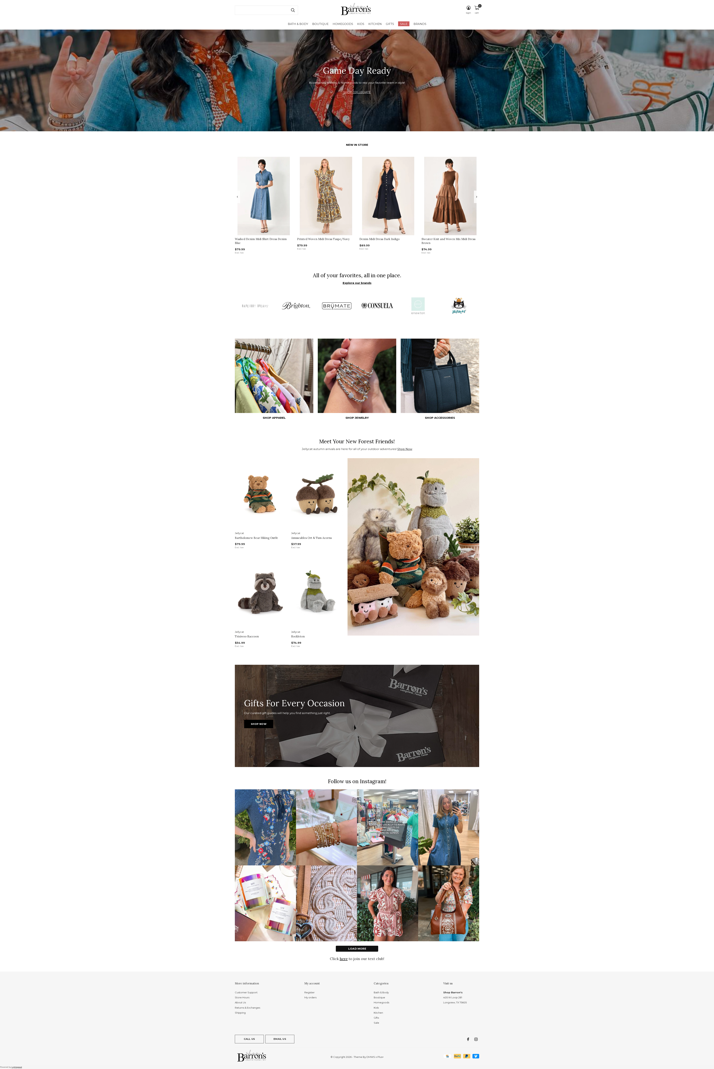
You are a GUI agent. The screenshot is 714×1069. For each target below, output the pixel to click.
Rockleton (298, 636)
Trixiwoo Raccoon (247, 636)
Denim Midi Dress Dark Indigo (379, 239)
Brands (420, 24)
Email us (280, 1038)
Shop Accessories (440, 417)
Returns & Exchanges (247, 1007)
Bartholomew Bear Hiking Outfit (256, 538)
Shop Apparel (274, 417)
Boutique (320, 24)
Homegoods (343, 24)
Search (293, 10)
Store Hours (242, 997)
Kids (360, 24)
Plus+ (380, 1056)
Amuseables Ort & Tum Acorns (311, 538)
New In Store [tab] (357, 145)
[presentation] (237, 196)
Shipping (240, 1012)
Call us (249, 1038)
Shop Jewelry (357, 417)
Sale (403, 24)
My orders (310, 997)
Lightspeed (17, 1067)
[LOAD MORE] (357, 949)
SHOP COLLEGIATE (357, 92)
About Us (240, 1002)
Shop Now (404, 449)
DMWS (370, 1056)
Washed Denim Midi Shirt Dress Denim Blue (261, 241)
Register (309, 992)
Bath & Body (298, 24)
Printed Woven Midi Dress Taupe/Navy (323, 239)
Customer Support (246, 992)
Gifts (390, 24)
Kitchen (375, 24)
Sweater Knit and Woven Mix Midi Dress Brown (448, 241)
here (344, 958)
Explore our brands (357, 283)
